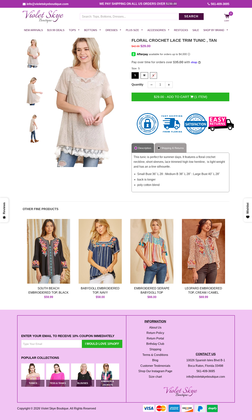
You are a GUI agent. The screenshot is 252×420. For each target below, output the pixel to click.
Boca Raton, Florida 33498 (205, 365)
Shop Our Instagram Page (155, 371)
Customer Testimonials (155, 365)
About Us (155, 327)
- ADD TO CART (180, 97)
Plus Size (133, 30)
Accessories (156, 30)
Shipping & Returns (172, 148)
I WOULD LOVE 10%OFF (102, 343)
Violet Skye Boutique (54, 408)
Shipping (155, 349)
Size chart (155, 376)
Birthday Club (155, 344)
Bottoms (91, 30)
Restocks (181, 30)
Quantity (137, 84)
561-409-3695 (220, 4)
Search (191, 16)
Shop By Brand (214, 30)
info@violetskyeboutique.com (47, 4)
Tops (73, 30)
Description (144, 148)
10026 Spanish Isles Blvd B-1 (205, 360)
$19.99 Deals (55, 30)
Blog (155, 360)
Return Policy (155, 333)
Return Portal (155, 338)
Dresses (112, 30)
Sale (195, 30)
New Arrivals (33, 30)
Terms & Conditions (155, 354)
